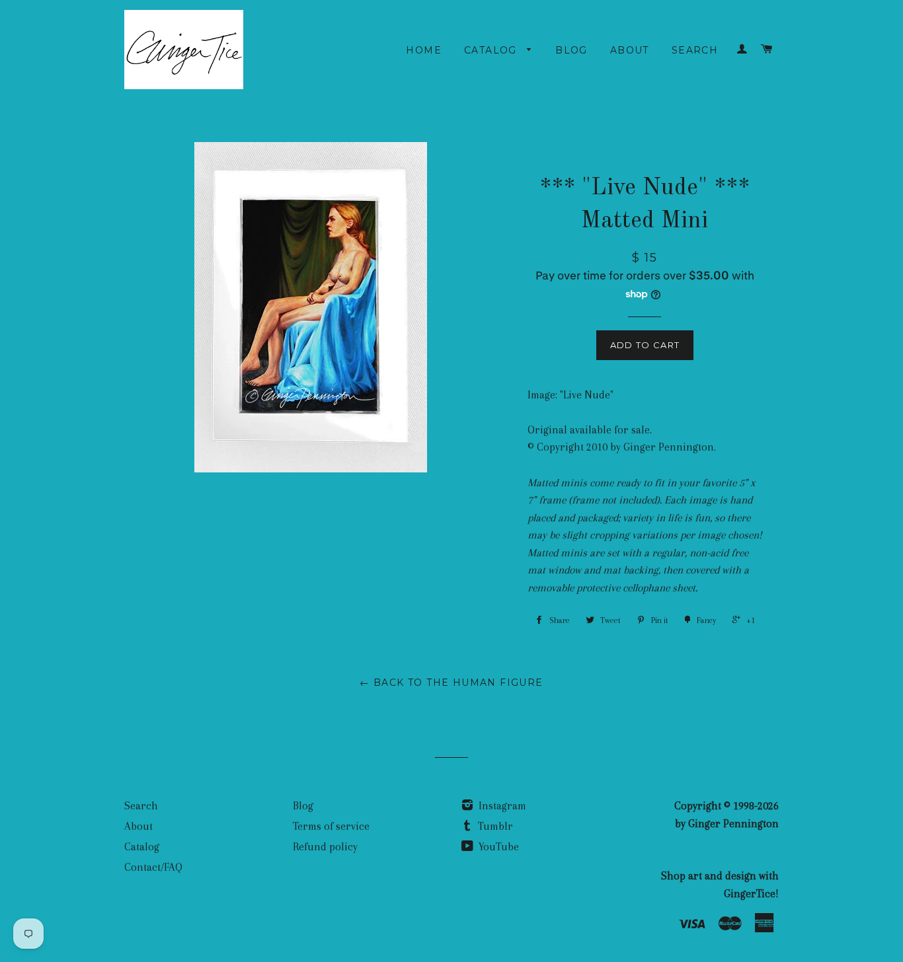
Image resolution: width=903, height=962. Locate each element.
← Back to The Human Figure (451, 682)
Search (695, 50)
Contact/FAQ (153, 867)
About (629, 50)
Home (424, 50)
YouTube (497, 846)
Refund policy (325, 846)
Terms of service (331, 826)
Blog (571, 50)
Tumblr (494, 826)
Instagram (501, 805)
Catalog (492, 50)
